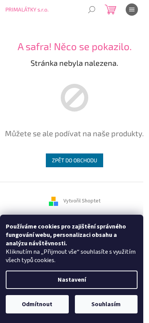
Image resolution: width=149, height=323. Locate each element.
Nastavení (72, 280)
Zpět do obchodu (74, 160)
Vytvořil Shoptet (81, 201)
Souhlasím (106, 304)
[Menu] (131, 9)
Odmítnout (37, 304)
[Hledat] (91, 9)
